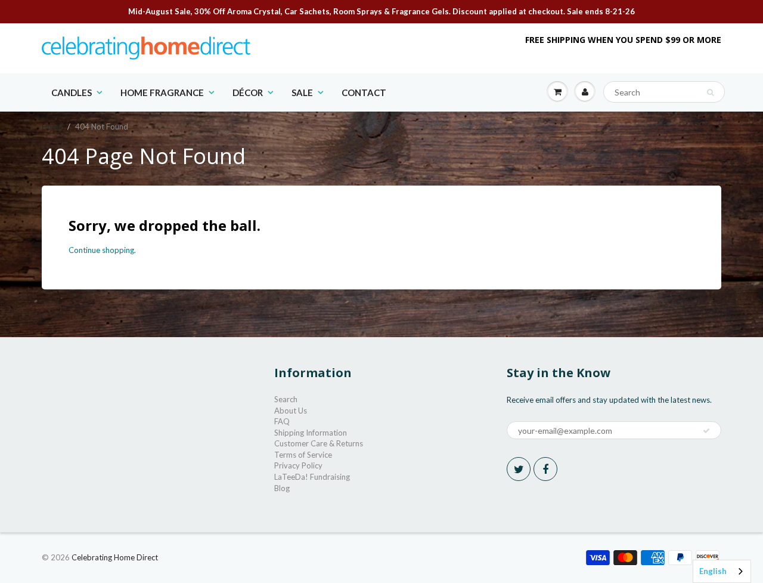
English (713, 571)
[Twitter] (519, 469)
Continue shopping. (102, 250)
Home (52, 126)
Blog (282, 488)
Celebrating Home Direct (115, 557)
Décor (247, 92)
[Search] (710, 92)
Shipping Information (310, 432)
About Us (290, 410)
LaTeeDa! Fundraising (312, 477)
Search (285, 399)
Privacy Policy (298, 465)
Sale (302, 92)
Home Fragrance (162, 92)
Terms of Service (303, 454)
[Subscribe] (706, 430)
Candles (71, 92)
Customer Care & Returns (318, 443)
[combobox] (722, 571)
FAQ (282, 421)
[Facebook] (545, 469)
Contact (364, 92)
